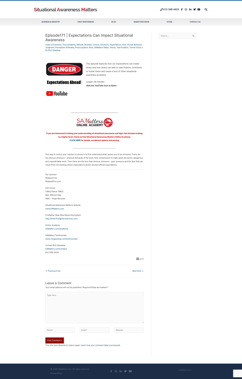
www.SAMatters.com (54, 208)
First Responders (86, 22)
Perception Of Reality (64, 47)
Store (169, 22)
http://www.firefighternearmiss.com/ (61, 218)
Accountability (69, 44)
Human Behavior (134, 44)
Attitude (80, 44)
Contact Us (195, 22)
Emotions (104, 44)
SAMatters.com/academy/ (56, 229)
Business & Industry (51, 22)
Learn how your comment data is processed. (100, 345)
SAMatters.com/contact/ (56, 249)
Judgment (49, 47)
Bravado (88, 44)
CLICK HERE (75, 140)
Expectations (115, 44)
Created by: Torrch (185, 370)
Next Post (137, 271)
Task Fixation (122, 47)
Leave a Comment (53, 44)
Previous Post (53, 271)
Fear (124, 44)
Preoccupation (81, 47)
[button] (205, 9)
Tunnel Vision (135, 47)
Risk (91, 47)
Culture (96, 44)
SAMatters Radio (101, 47)
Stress (113, 47)
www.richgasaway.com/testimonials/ (61, 239)
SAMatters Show (141, 22)
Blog (113, 22)
